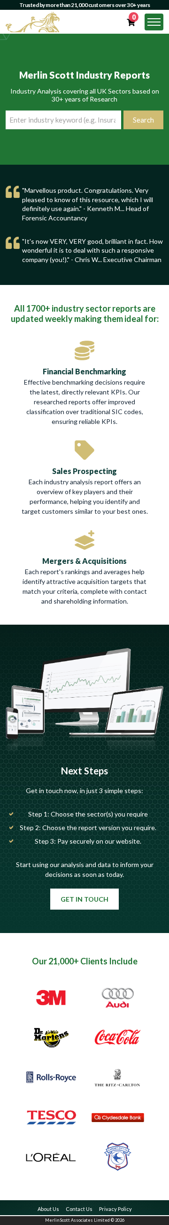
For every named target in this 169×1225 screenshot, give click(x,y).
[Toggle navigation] (154, 22)
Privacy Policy (115, 1209)
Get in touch (84, 899)
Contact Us (79, 1209)
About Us (48, 1209)
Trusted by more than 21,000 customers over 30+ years (84, 5)
